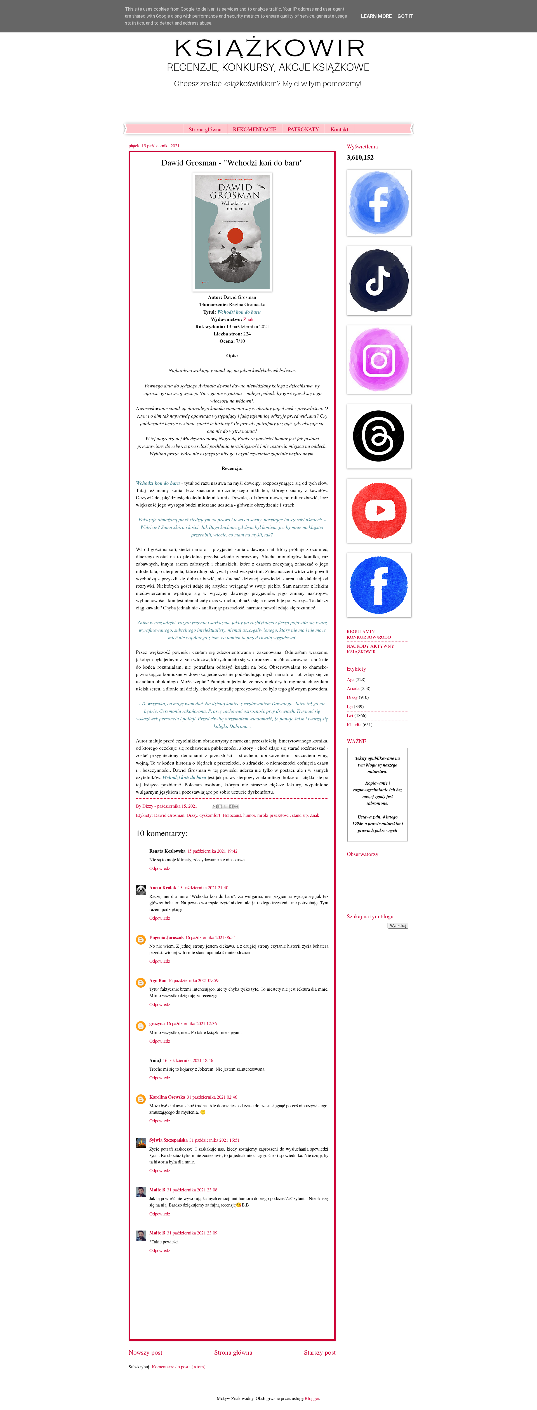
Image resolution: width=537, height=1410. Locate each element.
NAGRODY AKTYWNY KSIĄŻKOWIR (370, 649)
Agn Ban (157, 980)
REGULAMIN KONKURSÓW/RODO (369, 634)
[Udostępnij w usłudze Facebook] (231, 806)
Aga (350, 679)
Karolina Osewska (167, 1096)
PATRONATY (303, 129)
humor (249, 815)
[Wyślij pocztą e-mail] (215, 806)
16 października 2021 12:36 (191, 1023)
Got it (405, 16)
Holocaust (232, 815)
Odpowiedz (159, 868)
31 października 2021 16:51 (214, 1140)
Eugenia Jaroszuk (166, 937)
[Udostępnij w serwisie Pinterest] (236, 806)
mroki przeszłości (273, 815)
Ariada (353, 688)
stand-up (300, 815)
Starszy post (320, 1352)
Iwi (350, 715)
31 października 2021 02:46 (212, 1097)
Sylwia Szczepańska (168, 1139)
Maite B (157, 1189)
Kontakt (339, 129)
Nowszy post (145, 1352)
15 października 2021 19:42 (212, 851)
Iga (350, 706)
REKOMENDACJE (254, 129)
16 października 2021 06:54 (210, 937)
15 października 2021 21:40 (203, 887)
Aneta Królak (162, 887)
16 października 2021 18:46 (188, 1060)
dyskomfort (209, 815)
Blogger (312, 1398)
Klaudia (354, 724)
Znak (248, 319)
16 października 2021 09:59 (193, 980)
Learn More (376, 16)
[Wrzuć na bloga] (220, 806)
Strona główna (205, 129)
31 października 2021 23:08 (192, 1190)
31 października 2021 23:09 (192, 1233)
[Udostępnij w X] (225, 806)
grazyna (157, 1023)
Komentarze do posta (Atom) (179, 1367)
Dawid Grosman (169, 815)
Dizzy (192, 815)
